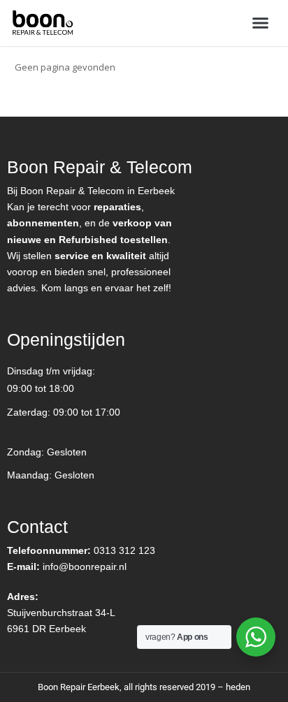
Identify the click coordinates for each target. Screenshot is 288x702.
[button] (260, 23)
